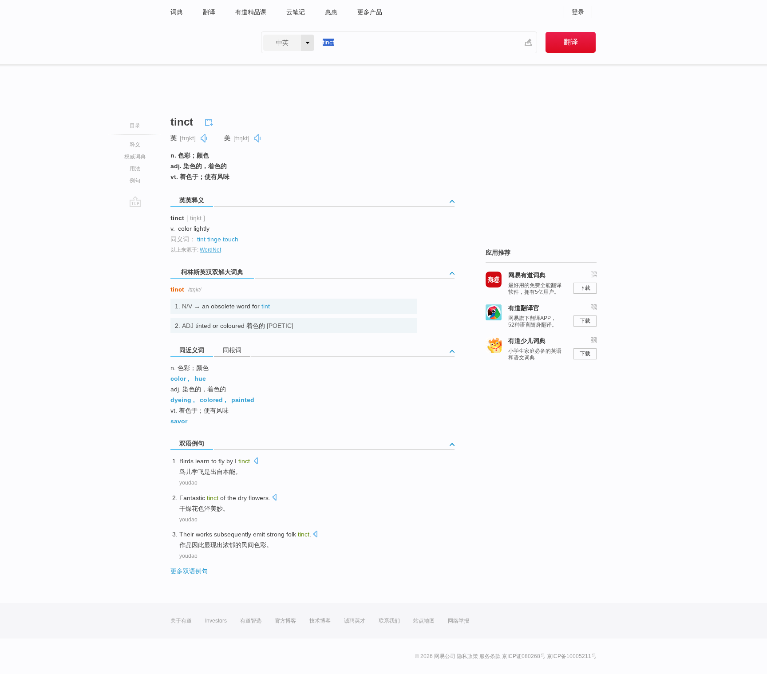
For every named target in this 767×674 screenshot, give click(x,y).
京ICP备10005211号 (572, 656)
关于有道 (181, 621)
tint (201, 239)
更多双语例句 (189, 571)
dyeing (180, 399)
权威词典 (135, 157)
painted (242, 399)
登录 (578, 12)
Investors (216, 621)
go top (135, 201)
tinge (214, 239)
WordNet (210, 250)
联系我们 (389, 621)
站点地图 (424, 621)
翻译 (209, 12)
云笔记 (295, 12)
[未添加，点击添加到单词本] (210, 121)
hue (200, 378)
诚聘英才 (354, 621)
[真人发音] (204, 138)
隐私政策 (467, 656)
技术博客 (320, 621)
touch (230, 239)
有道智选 (250, 621)
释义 (135, 145)
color (178, 378)
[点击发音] (255, 461)
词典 (176, 12)
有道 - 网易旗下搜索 (206, 42)
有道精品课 (250, 12)
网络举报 (458, 621)
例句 (135, 180)
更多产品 (369, 12)
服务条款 (490, 656)
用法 (135, 169)
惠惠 (331, 12)
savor (178, 421)
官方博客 (285, 621)
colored (211, 399)
